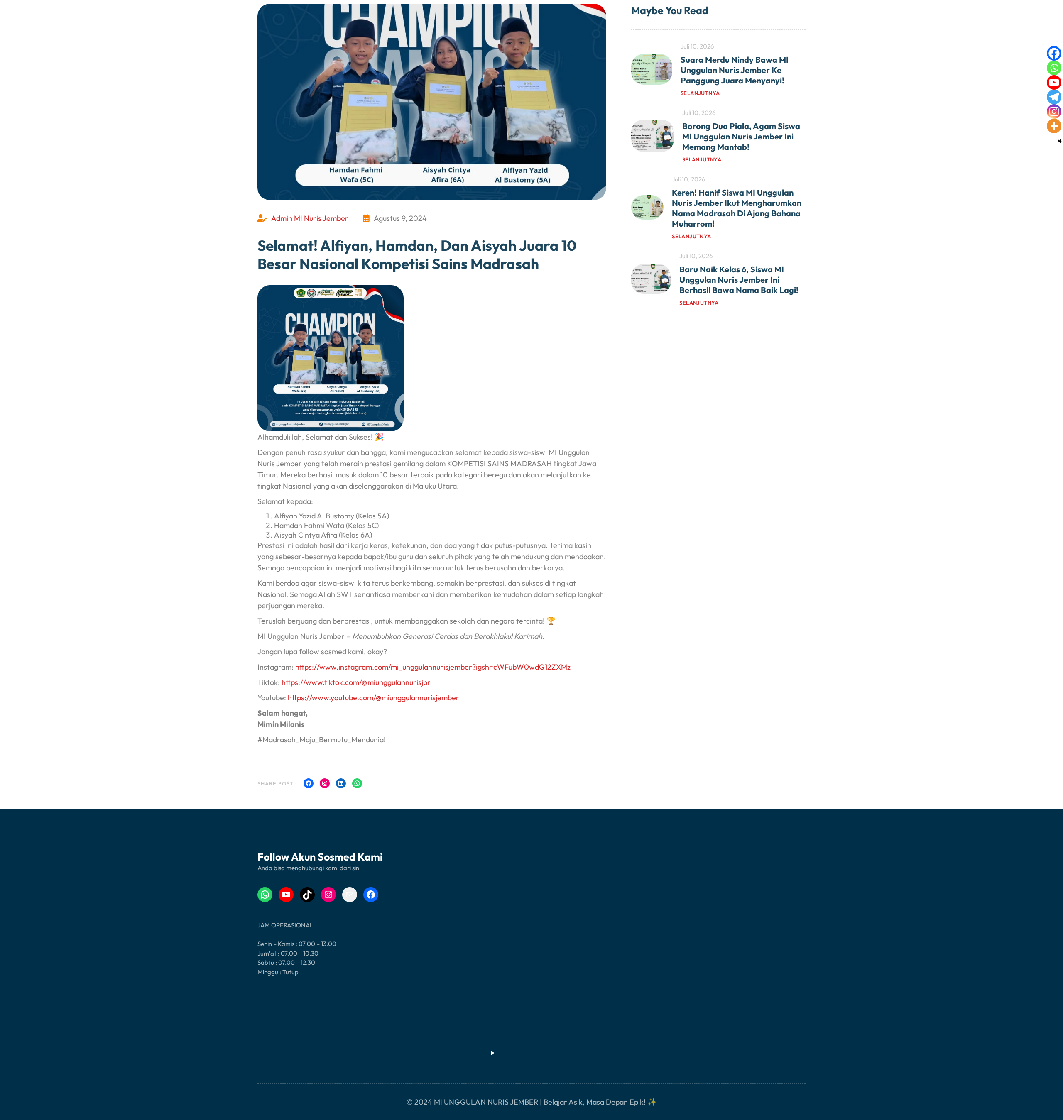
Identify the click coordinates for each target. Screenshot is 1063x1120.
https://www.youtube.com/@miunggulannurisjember (373, 697)
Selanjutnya (700, 93)
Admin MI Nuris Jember (309, 218)
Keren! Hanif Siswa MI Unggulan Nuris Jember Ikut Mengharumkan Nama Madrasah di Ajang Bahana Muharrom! (736, 208)
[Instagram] (1054, 111)
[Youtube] (1054, 82)
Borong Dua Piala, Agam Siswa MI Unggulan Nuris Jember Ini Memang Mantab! (741, 136)
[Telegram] (1054, 97)
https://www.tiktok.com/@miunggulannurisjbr (356, 682)
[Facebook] (1054, 53)
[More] (1054, 126)
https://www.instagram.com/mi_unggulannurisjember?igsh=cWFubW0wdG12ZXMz (433, 667)
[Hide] (1059, 141)
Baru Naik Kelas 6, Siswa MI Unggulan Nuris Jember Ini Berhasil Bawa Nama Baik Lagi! (738, 279)
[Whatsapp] (1054, 68)
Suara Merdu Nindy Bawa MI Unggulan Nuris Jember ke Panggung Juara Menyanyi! (735, 70)
